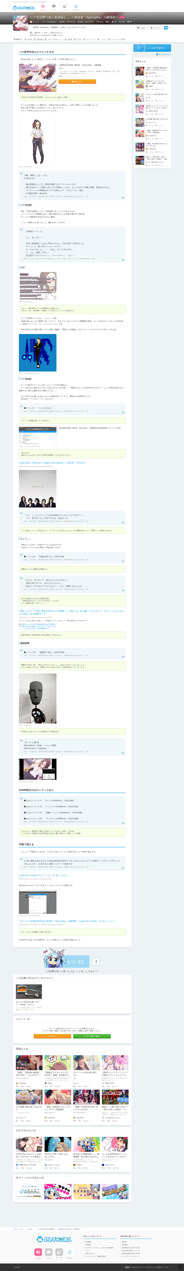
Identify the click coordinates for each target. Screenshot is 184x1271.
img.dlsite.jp (27, 167)
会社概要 (88, 1242)
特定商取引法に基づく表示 (131, 1248)
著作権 (124, 1242)
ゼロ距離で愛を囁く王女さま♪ (157, 119)
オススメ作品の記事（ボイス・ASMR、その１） (28, 1003)
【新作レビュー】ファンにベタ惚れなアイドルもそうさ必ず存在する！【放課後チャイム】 (157, 108)
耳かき (79, 39)
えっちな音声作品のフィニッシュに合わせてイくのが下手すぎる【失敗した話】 (115, 1156)
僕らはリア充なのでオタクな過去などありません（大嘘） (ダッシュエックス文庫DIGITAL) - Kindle (62, 259)
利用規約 (88, 1245)
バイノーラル (91, 39)
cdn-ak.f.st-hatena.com (31, 373)
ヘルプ (87, 1251)
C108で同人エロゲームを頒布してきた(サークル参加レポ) (28, 1156)
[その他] (169, 28)
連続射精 (40, 39)
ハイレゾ (103, 39)
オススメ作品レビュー (55, 39)
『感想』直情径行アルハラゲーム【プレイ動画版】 (58, 1108)
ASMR (30, 39)
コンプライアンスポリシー (131, 1256)
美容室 (70, 39)
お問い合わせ (89, 1253)
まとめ (30, 1229)
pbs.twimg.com (28, 781)
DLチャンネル (24, 8)
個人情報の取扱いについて (131, 1251)
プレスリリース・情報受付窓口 (95, 1256)
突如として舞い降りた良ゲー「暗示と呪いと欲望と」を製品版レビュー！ (115, 1109)
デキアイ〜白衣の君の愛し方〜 (157, 94)
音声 (130, 22)
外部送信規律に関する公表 (131, 1253)
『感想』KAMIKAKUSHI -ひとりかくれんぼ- (85, 1108)
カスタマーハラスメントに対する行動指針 (99, 1248)
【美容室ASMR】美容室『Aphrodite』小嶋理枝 (80, 65)
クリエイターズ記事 (118, 39)
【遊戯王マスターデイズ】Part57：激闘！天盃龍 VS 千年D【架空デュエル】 (58, 1075)
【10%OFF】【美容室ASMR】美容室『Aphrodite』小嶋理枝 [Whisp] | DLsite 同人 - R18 (58, 196)
